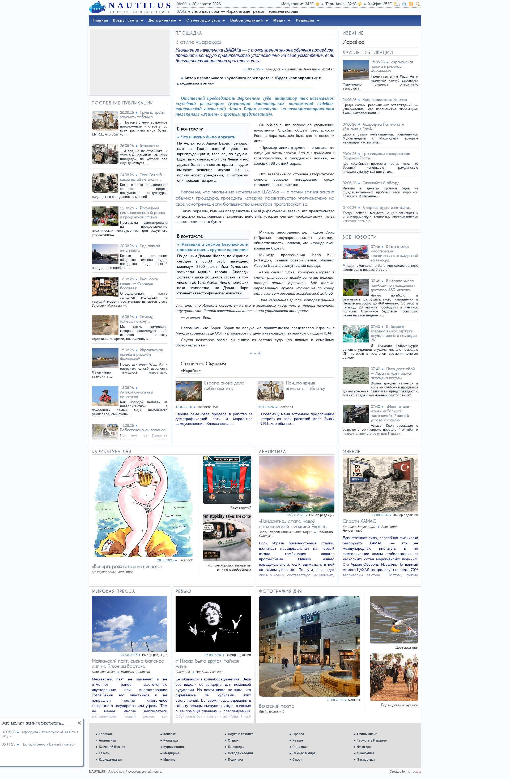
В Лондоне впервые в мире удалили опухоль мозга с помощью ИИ (394, 333)
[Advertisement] (129, 62)
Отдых (233, 740)
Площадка (236, 747)
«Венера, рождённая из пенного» (127, 566)
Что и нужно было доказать (208, 137)
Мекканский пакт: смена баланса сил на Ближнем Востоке (128, 663)
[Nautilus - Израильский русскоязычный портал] (97, 7)
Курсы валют (173, 747)
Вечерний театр (276, 706)
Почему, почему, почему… (136, 318)
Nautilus (354, 700)
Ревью (297, 740)
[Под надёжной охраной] (394, 699)
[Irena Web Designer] (414, 771)
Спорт (297, 759)
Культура (170, 740)
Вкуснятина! (149, 145)
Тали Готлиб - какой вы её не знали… (142, 176)
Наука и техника (240, 734)
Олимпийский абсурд (381, 182)
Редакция (300, 747)
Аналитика (107, 740)
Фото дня (364, 747)
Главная (105, 734)
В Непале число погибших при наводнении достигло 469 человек (393, 285)
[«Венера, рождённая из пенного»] (142, 555)
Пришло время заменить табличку (142, 114)
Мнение (169, 759)
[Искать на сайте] (418, 4)
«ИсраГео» (191, 371)
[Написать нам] (404, 4)
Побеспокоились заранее (142, 429)
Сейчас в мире (304, 753)
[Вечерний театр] (309, 695)
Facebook (286, 407)
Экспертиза (366, 759)
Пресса (298, 734)
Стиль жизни (367, 734)
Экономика (365, 753)
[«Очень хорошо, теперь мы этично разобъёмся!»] (227, 560)
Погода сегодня (240, 753)
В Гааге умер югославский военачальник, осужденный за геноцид (394, 253)
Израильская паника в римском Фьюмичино (141, 354)
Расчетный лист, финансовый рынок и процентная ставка (142, 212)
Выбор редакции (321, 515)
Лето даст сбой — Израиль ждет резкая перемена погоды (245, 11)
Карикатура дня (111, 759)
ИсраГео (327, 69)
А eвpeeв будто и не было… (388, 207)
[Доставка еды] (394, 642)
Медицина (171, 753)
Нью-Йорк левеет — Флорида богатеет (139, 283)
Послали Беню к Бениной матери (48, 744)
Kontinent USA (207, 407)
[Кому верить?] (227, 502)
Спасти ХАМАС (359, 521)
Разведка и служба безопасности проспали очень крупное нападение (212, 247)
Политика (235, 759)
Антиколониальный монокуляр (136, 394)
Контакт (169, 734)
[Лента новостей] (411, 4)
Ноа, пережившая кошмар (385, 99)
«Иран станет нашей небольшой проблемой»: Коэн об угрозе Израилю (391, 413)
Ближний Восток (112, 747)
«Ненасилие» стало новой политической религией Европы (293, 523)
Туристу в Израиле (372, 740)
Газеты (104, 753)
